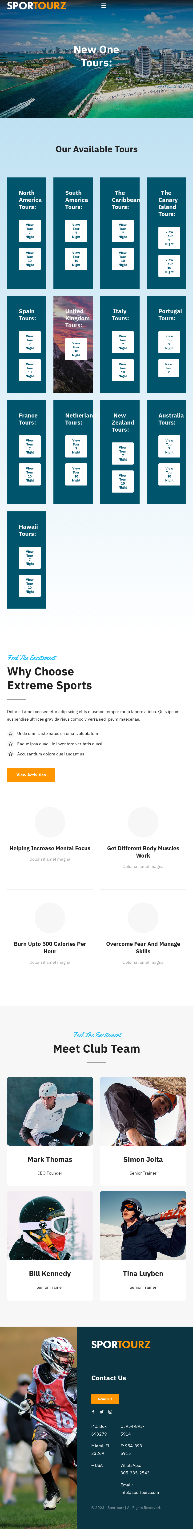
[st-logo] (36, 4)
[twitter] (102, 1412)
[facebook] (93, 1412)
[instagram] (110, 1412)
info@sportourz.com (140, 1492)
